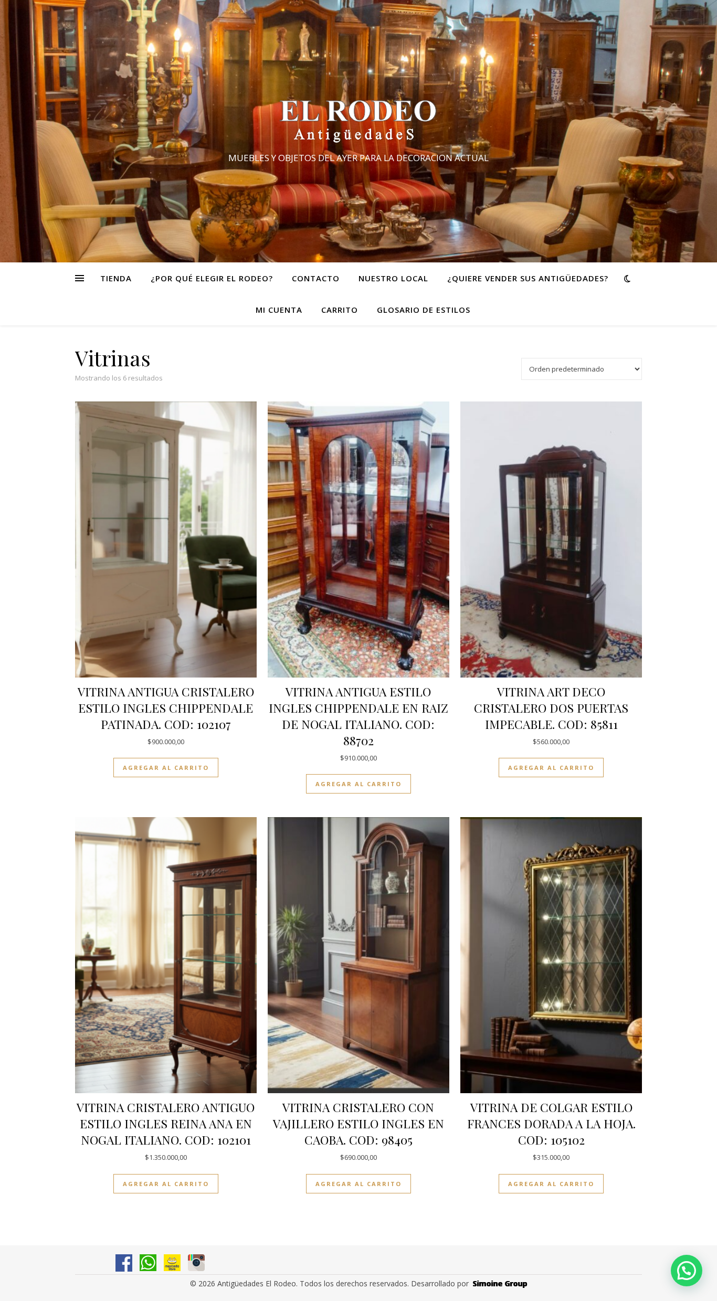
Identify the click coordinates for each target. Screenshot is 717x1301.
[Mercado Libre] (172, 1262)
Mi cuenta (279, 309)
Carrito (339, 309)
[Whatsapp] (148, 1262)
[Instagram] (196, 1262)
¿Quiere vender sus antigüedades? (527, 278)
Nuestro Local (393, 278)
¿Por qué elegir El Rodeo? (212, 278)
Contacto (316, 278)
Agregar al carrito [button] (166, 767)
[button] (686, 1270)
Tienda (116, 278)
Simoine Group (500, 1283)
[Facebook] (123, 1263)
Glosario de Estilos (423, 309)
